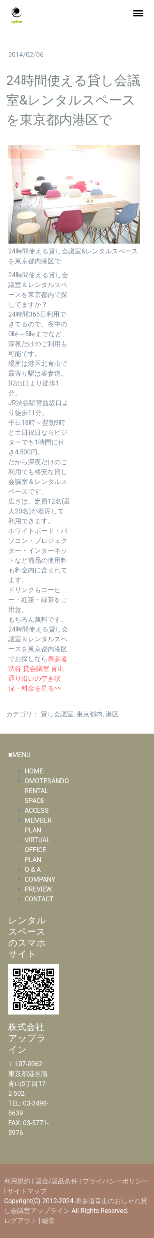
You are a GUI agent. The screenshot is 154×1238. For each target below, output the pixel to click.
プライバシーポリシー (115, 1181)
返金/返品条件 (56, 1181)
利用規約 (17, 1181)
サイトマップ (27, 1191)
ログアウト (21, 1220)
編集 (48, 1220)
